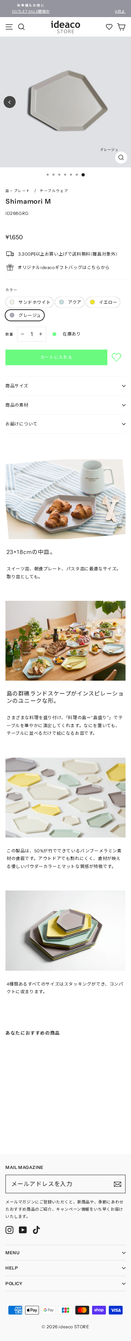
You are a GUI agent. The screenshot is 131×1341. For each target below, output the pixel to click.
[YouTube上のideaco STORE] (23, 1230)
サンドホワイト (35, 302)
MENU (12, 1252)
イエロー (108, 302)
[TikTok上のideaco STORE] (36, 1230)
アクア (75, 302)
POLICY (14, 1283)
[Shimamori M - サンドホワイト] (7, 1131)
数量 (9, 334)
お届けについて (21, 424)
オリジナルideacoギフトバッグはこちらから (63, 267)
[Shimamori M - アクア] (15, 1131)
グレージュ (30, 315)
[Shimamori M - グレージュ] (29, 1131)
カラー (11, 290)
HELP (11, 1268)
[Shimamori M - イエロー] (22, 1131)
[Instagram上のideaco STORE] (9, 1230)
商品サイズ (16, 385)
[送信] (117, 1184)
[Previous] (10, 102)
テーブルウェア (54, 191)
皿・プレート (18, 191)
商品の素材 (16, 405)
